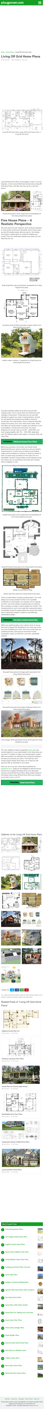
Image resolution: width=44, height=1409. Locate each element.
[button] (40, 2)
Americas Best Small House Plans (16, 1343)
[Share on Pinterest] (26, 990)
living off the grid (12, 997)
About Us (36, 1399)
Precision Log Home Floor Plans (13, 1059)
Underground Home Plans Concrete (17, 1267)
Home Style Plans (11, 1275)
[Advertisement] (22, 29)
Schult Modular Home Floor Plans (17, 1259)
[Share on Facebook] (17, 990)
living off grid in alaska (27, 995)
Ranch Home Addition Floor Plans (17, 1252)
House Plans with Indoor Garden (16, 1305)
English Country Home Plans (15, 1244)
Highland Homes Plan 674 (11, 1031)
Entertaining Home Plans (14, 1229)
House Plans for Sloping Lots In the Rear (19, 1313)
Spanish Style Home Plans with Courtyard (19, 1290)
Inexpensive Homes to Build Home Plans (15, 1142)
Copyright (21, 1399)
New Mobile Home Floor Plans (12, 1114)
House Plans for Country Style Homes (14, 1086)
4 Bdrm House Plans (12, 1358)
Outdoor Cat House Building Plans (17, 1282)
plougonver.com (12, 2)
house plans (32, 750)
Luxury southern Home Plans (12, 1170)
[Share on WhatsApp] (22, 990)
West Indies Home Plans (13, 1366)
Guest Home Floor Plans (13, 1320)
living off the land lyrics (25, 997)
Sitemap (7, 1399)
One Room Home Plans (13, 1297)
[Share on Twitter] (12, 990)
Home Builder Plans (12, 1335)
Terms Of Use (29, 1399)
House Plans (6, 60)
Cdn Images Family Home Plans (16, 1237)
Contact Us (14, 1399)
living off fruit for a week (11, 995)
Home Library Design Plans (14, 1328)
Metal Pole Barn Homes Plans (15, 1373)
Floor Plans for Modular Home (15, 1350)
